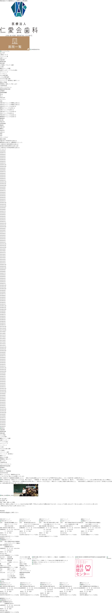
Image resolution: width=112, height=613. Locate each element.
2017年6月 (3, 337)
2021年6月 (3, 254)
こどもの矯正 (3, 436)
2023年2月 (3, 220)
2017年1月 (3, 345)
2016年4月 (3, 361)
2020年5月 (3, 276)
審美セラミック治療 (5, 68)
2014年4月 (3, 402)
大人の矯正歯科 (4, 75)
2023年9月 (3, 207)
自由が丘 (2, 130)
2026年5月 (3, 156)
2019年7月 (3, 293)
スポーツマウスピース (5, 87)
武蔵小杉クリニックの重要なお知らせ (10, 102)
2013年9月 (3, 414)
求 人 (1, 96)
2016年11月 (3, 349)
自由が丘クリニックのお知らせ (8, 106)
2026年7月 (3, 152)
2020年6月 (3, 275)
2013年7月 (3, 417)
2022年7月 (3, 232)
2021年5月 (3, 256)
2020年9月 (3, 269)
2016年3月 (3, 362)
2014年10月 (3, 392)
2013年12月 (3, 409)
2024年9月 (3, 187)
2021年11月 (3, 245)
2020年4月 (3, 278)
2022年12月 (3, 223)
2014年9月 (3, 393)
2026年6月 (3, 154)
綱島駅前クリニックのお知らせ (8, 116)
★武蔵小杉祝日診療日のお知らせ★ (9, 146)
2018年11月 (3, 307)
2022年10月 (3, 226)
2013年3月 (3, 424)
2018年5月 (3, 318)
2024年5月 (3, 194)
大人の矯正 (3, 435)
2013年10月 (3, 412)
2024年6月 (3, 192)
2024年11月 (3, 183)
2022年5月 (3, 235)
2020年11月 (3, 266)
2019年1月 (3, 304)
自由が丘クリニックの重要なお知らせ (10, 104)
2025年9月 (3, 168)
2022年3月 (3, 238)
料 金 (1, 94)
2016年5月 (3, 359)
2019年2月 (3, 302)
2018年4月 (3, 319)
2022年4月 (3, 237)
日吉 (1, 135)
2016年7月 (3, 355)
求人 (1, 570)
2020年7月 (3, 273)
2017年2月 (3, 343)
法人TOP (2, 53)
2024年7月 (3, 190)
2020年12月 (3, 264)
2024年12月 (3, 182)
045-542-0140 (83, 593)
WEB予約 (2, 536)
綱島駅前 (2, 118)
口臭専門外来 (3, 85)
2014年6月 (3, 398)
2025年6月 (3, 173)
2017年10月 (3, 330)
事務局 (1, 125)
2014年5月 (3, 400)
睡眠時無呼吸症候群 (5, 89)
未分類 (1, 120)
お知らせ (2, 132)
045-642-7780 (3, 610)
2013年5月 (3, 421)
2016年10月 (3, 350)
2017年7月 (3, 335)
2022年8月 (3, 230)
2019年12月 (3, 285)
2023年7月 (3, 211)
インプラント (3, 73)
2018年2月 (3, 323)
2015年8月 (3, 374)
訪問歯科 (2, 90)
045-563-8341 (63, 593)
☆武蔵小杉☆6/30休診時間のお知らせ (10, 147)
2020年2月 (3, 281)
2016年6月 (3, 357)
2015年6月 (3, 378)
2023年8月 (3, 209)
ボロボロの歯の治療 (5, 78)
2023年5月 (3, 214)
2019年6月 (3, 295)
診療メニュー (3, 565)
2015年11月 (3, 369)
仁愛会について (4, 54)
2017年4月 (3, 340)
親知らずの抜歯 (4, 457)
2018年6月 (3, 316)
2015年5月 (3, 380)
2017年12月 (3, 326)
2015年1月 (3, 386)
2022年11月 (3, 225)
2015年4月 (3, 381)
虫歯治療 (2, 59)
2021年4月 (3, 257)
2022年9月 (3, 228)
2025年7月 (3, 171)
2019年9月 (3, 290)
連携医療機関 (3, 92)
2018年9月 (3, 311)
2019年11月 (3, 287)
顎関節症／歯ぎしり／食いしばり (8, 84)
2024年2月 (3, 199)
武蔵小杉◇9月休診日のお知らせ (8, 140)
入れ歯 (1, 66)
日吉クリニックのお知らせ (7, 113)
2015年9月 (3, 373)
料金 (1, 569)
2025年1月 (3, 180)
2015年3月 (3, 383)
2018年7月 (3, 314)
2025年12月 (3, 164)
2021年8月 (3, 250)
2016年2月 (3, 364)
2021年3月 (3, 259)
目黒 (1, 101)
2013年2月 (3, 426)
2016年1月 (3, 366)
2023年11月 (3, 204)
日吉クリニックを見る (71, 534)
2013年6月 (3, 419)
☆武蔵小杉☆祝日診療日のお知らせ (9, 144)
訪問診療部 (3, 123)
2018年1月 (3, 324)
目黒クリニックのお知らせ (7, 109)
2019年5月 (3, 297)
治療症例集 (22, 577)
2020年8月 (3, 271)
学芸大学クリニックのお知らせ (8, 115)
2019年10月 (3, 288)
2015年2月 (3, 385)
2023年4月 (3, 216)
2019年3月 (3, 300)
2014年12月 (3, 388)
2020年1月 (3, 283)
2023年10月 (3, 206)
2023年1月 (3, 221)
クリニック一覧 (4, 56)
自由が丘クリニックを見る (31, 534)
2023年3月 (3, 218)
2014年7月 (3, 397)
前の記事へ (4, 499)
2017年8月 (3, 333)
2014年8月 (3, 395)
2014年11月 (3, 390)
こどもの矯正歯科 (4, 77)
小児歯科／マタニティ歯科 (7, 65)
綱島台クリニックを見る (92, 534)
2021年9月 (3, 249)
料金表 (7, 512)
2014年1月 (3, 407)
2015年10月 (3, 371)
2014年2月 (3, 405)
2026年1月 (3, 163)
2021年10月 (3, 247)
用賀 (1, 133)
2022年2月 (3, 240)
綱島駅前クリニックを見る (12, 555)
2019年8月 (3, 292)
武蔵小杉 (2, 127)
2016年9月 (3, 352)
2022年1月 (3, 242)
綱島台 (1, 128)
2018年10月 (3, 309)
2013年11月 (3, 411)
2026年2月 (3, 161)
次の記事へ (3, 500)
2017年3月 (3, 342)
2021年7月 (3, 252)
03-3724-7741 (23, 593)
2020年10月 (3, 268)
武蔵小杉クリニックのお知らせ (8, 111)
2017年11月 (3, 328)
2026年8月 (3, 151)
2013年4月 (3, 423)
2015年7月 (3, 376)
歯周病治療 (3, 61)
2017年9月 (3, 331)
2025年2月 (3, 178)
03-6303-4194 (3, 593)
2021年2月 (3, 261)
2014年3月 (3, 404)
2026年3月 (3, 159)
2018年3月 (3, 321)
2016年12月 (3, 347)
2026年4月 (3, 158)
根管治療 (2, 63)
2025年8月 (3, 170)
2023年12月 (3, 202)
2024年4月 (3, 195)
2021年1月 (3, 263)
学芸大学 (2, 121)
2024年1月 (3, 201)
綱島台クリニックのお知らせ (7, 108)
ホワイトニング (4, 72)
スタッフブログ (4, 137)
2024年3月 (3, 197)
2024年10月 (3, 185)
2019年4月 (3, 299)
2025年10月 (3, 166)
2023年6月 (3, 213)
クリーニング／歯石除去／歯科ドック (10, 80)
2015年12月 (3, 367)
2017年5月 (3, 338)
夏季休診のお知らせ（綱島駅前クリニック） (11, 142)
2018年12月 (3, 306)
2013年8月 (3, 416)
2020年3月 (3, 280)
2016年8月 (3, 354)
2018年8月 (3, 312)
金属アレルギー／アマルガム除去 (8, 70)
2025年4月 (3, 175)
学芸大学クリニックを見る (12, 536)
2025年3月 (3, 176)
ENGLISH (2, 97)
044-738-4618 (44, 595)
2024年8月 (3, 189)
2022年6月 (3, 233)
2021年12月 (3, 244)
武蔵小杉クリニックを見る (51, 536)
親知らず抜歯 (3, 82)
